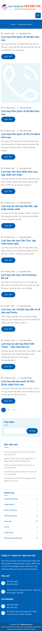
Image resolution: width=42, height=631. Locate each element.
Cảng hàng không (24, 33)
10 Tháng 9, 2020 (9, 237)
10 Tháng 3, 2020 (9, 340)
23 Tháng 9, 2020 (9, 108)
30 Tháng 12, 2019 (9, 378)
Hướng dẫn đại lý (10, 516)
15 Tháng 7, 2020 (9, 306)
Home (13, 24)
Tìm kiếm (9, 422)
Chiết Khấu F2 (9, 504)
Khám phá (8, 521)
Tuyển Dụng (8, 532)
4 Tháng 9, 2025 (8, 33)
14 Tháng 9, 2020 (9, 168)
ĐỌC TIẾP (8, 57)
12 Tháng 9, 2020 (9, 203)
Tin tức (6, 527)
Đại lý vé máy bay (10, 510)
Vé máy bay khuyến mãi (13, 538)
